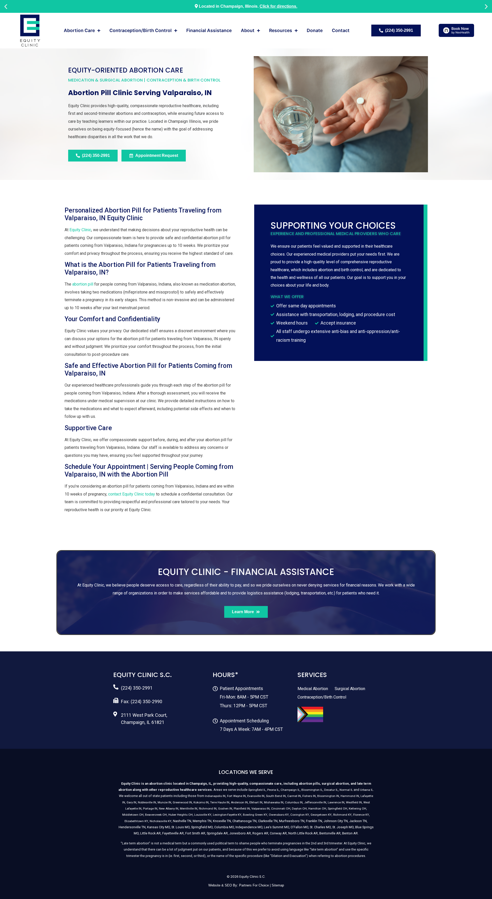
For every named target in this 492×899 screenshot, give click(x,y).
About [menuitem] (247, 30)
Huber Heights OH (180, 814)
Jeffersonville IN (315, 802)
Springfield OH (337, 808)
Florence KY (361, 814)
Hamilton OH (317, 808)
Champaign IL (290, 790)
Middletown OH (133, 814)
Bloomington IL (312, 790)
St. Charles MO (320, 827)
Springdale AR (217, 833)
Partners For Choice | (255, 885)
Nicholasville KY (160, 821)
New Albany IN (168, 808)
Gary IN (131, 802)
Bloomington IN (328, 796)
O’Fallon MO (299, 827)
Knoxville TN (222, 821)
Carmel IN (294, 796)
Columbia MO (224, 827)
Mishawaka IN (273, 802)
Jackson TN (358, 821)
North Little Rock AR (303, 833)
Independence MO (248, 827)
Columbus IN (294, 802)
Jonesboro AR (240, 833)
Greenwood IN (182, 802)
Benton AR (350, 833)
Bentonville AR (330, 833)
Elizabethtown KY (136, 821)
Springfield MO (202, 827)
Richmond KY (342, 814)
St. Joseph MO (343, 827)
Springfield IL (257, 790)
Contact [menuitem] (341, 30)
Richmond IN (208, 808)
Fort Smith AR (195, 833)
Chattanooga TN (244, 821)
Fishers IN (309, 796)
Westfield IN (354, 802)
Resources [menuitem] (280, 30)
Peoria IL (273, 790)
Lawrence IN (336, 802)
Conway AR (278, 833)
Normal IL (346, 790)
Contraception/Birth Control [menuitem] (140, 30)
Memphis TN (202, 821)
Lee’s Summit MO (276, 827)
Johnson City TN (336, 821)
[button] (6, 6)
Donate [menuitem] (315, 30)
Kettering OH (357, 808)
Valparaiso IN (260, 808)
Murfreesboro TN (291, 821)
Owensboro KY (279, 814)
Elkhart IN (255, 802)
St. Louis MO (180, 827)
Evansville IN (255, 796)
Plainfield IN (242, 808)
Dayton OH (299, 808)
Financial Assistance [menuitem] (209, 30)
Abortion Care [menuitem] (79, 30)
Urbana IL (366, 790)
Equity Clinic (80, 229)
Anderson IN (239, 802)
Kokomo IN (201, 802)
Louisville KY (202, 814)
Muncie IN (164, 802)
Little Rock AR (150, 833)
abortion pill (82, 284)
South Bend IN (276, 796)
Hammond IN (350, 796)
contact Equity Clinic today (131, 494)
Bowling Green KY (255, 814)
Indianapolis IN (215, 796)
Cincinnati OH (280, 808)
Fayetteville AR (173, 833)
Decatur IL (331, 790)
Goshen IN (225, 808)
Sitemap (278, 885)
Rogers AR (260, 833)
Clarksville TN (268, 821)
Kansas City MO (158, 827)
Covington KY (299, 814)
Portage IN (150, 808)
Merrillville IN (188, 808)
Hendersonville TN (132, 827)
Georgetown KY (321, 814)
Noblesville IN (147, 802)
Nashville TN (182, 821)
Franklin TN (314, 821)
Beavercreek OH (156, 814)
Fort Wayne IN (236, 796)
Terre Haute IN (219, 802)
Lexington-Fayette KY (227, 814)
